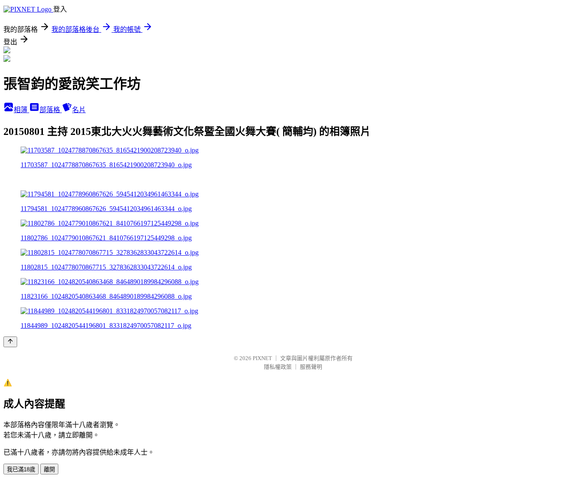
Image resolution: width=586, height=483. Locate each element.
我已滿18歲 (21, 469)
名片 (79, 109)
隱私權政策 (278, 367)
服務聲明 (311, 367)
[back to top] (10, 341)
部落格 (50, 109)
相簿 (21, 109)
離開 (49, 469)
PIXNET (262, 358)
